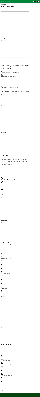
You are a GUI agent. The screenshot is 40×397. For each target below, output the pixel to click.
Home (2, 4)
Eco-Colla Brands (5, 324)
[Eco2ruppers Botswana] (5, 1)
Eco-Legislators (4, 38)
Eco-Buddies (4, 220)
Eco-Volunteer (34, 17)
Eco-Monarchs (4, 132)
